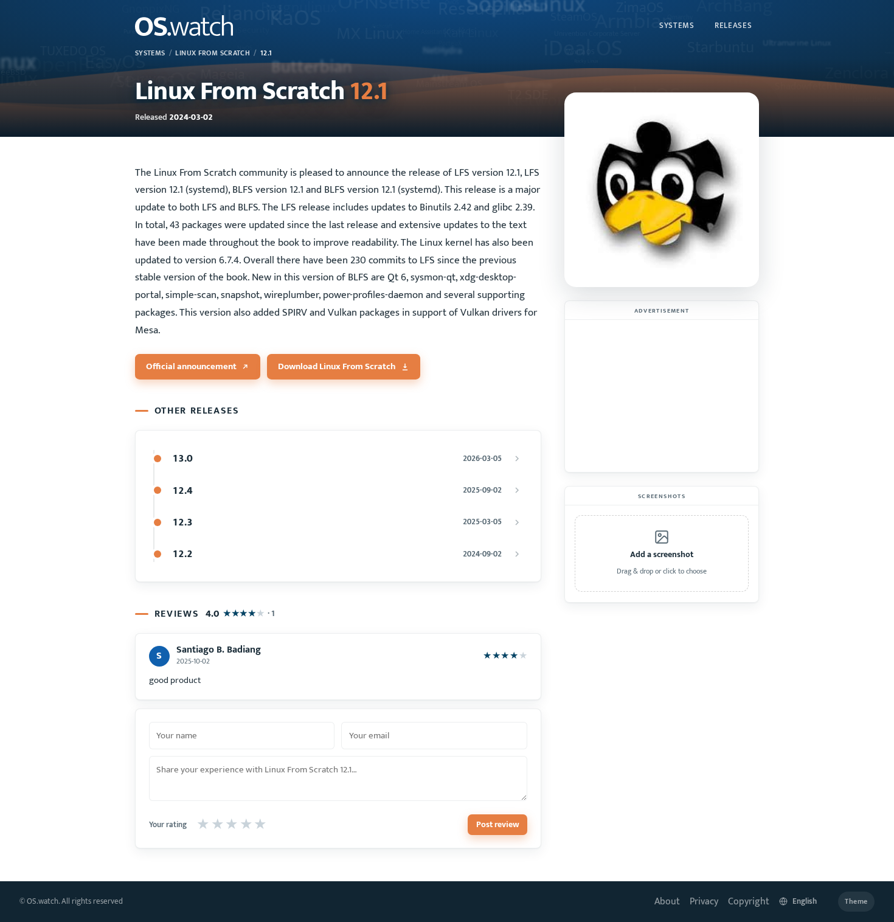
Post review (497, 824)
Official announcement (191, 366)
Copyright (748, 901)
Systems (677, 25)
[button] (662, 553)
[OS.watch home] (184, 25)
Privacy (704, 901)
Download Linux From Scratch (337, 366)
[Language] (803, 902)
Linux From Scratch (212, 53)
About (667, 901)
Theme (856, 901)
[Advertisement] (661, 396)
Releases (733, 25)
